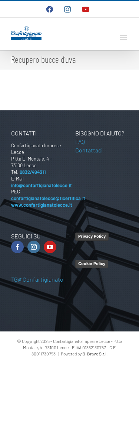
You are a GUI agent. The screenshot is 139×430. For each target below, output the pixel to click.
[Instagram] (33, 247)
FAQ (80, 141)
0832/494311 (33, 172)
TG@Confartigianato (37, 279)
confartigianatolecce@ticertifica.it (48, 198)
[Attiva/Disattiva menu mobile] (124, 37)
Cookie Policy (91, 263)
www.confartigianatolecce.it (41, 205)
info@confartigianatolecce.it (41, 185)
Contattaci (89, 150)
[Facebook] (17, 247)
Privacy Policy (92, 236)
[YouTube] (50, 247)
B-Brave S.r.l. (94, 353)
